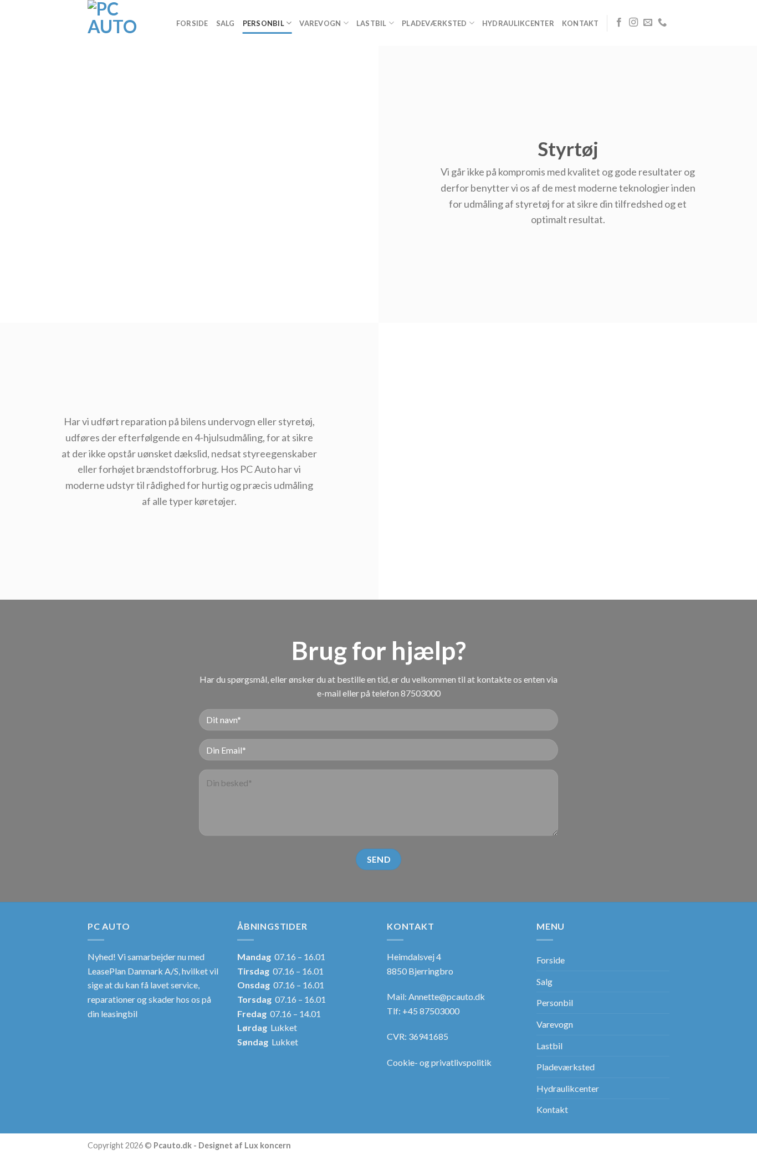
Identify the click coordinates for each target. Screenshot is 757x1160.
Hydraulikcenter (518, 23)
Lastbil (371, 23)
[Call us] (662, 23)
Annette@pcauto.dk (446, 996)
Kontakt (580, 23)
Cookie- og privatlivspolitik (439, 1062)
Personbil (263, 23)
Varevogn (320, 23)
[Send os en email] (647, 23)
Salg (225, 23)
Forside (192, 23)
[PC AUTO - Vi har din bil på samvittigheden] (113, 23)
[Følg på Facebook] (619, 23)
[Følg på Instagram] (633, 23)
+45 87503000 (430, 1011)
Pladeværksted (434, 23)
